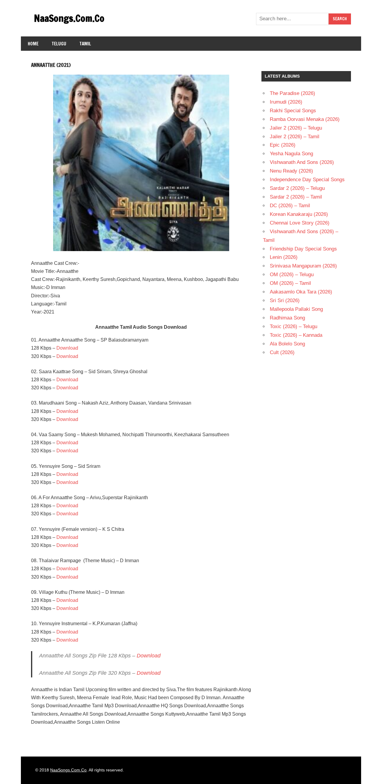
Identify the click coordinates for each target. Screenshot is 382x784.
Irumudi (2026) (286, 102)
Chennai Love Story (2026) (299, 223)
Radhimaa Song (287, 318)
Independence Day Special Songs (307, 179)
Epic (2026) (282, 145)
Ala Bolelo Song (287, 344)
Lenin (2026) (284, 257)
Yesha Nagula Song (291, 153)
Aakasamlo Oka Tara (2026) (301, 292)
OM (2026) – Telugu (292, 274)
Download (67, 348)
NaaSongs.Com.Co (69, 18)
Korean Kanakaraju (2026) (299, 214)
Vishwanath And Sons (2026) (302, 162)
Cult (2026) (282, 352)
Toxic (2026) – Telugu (293, 326)
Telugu (59, 44)
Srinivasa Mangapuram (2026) (303, 266)
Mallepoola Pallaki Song (296, 309)
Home (33, 44)
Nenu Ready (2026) (291, 171)
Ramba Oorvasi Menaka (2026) (305, 119)
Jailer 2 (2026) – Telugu (296, 128)
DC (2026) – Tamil (290, 205)
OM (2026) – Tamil (290, 283)
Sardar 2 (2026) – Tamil (296, 197)
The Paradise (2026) (292, 93)
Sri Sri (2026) (285, 300)
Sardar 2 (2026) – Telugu (297, 188)
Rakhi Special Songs (293, 110)
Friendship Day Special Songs (303, 249)
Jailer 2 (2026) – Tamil (294, 136)
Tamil (85, 44)
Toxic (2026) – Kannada (296, 335)
